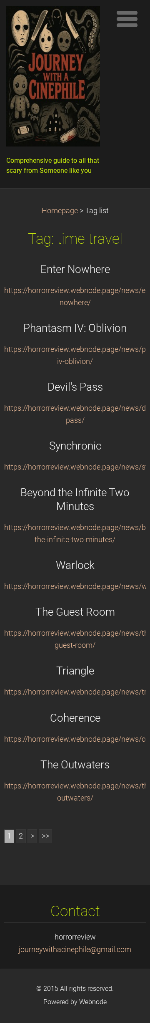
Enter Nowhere (75, 269)
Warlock (75, 565)
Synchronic (75, 446)
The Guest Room (75, 612)
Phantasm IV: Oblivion (75, 328)
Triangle (75, 670)
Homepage (60, 211)
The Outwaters (75, 764)
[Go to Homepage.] (56, 78)
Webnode (93, 1002)
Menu (127, 18)
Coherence (75, 718)
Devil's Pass (75, 387)
